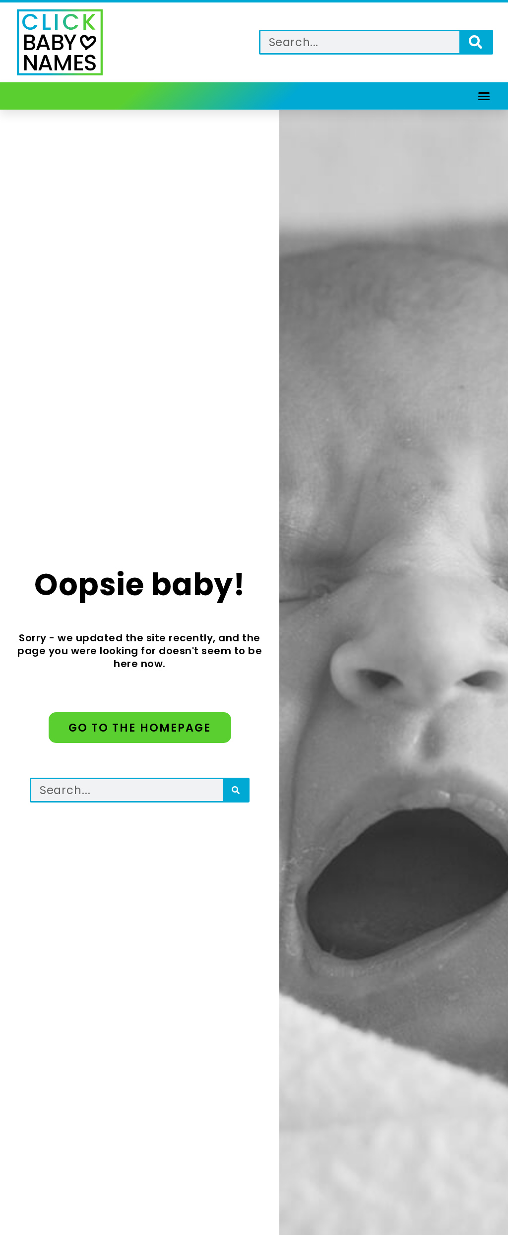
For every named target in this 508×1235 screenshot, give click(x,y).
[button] (484, 96)
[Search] (475, 42)
